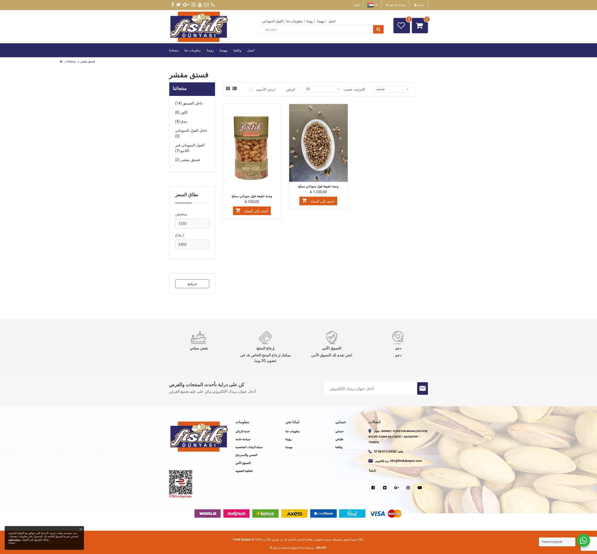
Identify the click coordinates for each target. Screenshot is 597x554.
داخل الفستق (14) (189, 103)
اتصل (357, 5)
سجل (420, 5)
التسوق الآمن (243, 463)
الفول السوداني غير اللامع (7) (190, 148)
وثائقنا (237, 50)
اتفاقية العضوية (244, 471)
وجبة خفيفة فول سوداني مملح (252, 196)
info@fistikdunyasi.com (406, 461)
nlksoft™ (321, 547)
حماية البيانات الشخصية (249, 447)
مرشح (192, 283)
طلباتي (339, 439)
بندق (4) (181, 121)
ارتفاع (179, 235)
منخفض (181, 214)
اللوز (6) (181, 112)
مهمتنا (321, 21)
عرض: (291, 89)
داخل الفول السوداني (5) (191, 133)
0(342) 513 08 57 (385, 451)
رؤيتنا (309, 21)
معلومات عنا (294, 21)
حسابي (339, 431)
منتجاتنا (174, 50)
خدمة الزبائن (243, 431)
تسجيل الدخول (397, 5)
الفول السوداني (272, 21)
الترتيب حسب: (354, 89)
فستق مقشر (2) (187, 160)
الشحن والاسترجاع (246, 455)
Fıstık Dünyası (242, 539)
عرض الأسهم (266, 89)
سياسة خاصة (243, 439)
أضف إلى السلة (255, 211)
